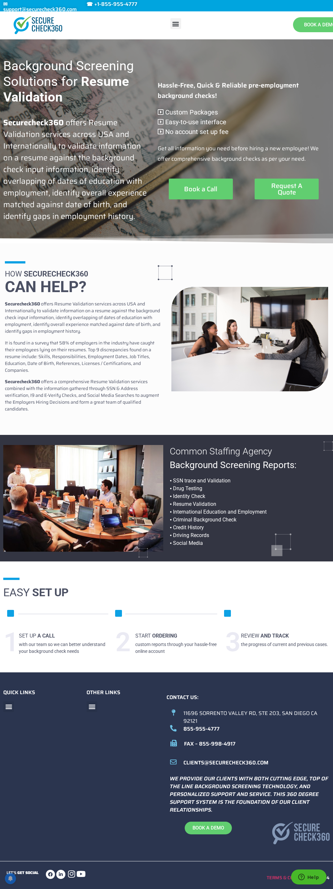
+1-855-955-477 (114, 4)
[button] (175, 23)
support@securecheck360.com (40, 9)
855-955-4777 (201, 729)
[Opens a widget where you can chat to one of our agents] (308, 877)
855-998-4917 (217, 744)
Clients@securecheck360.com (225, 763)
